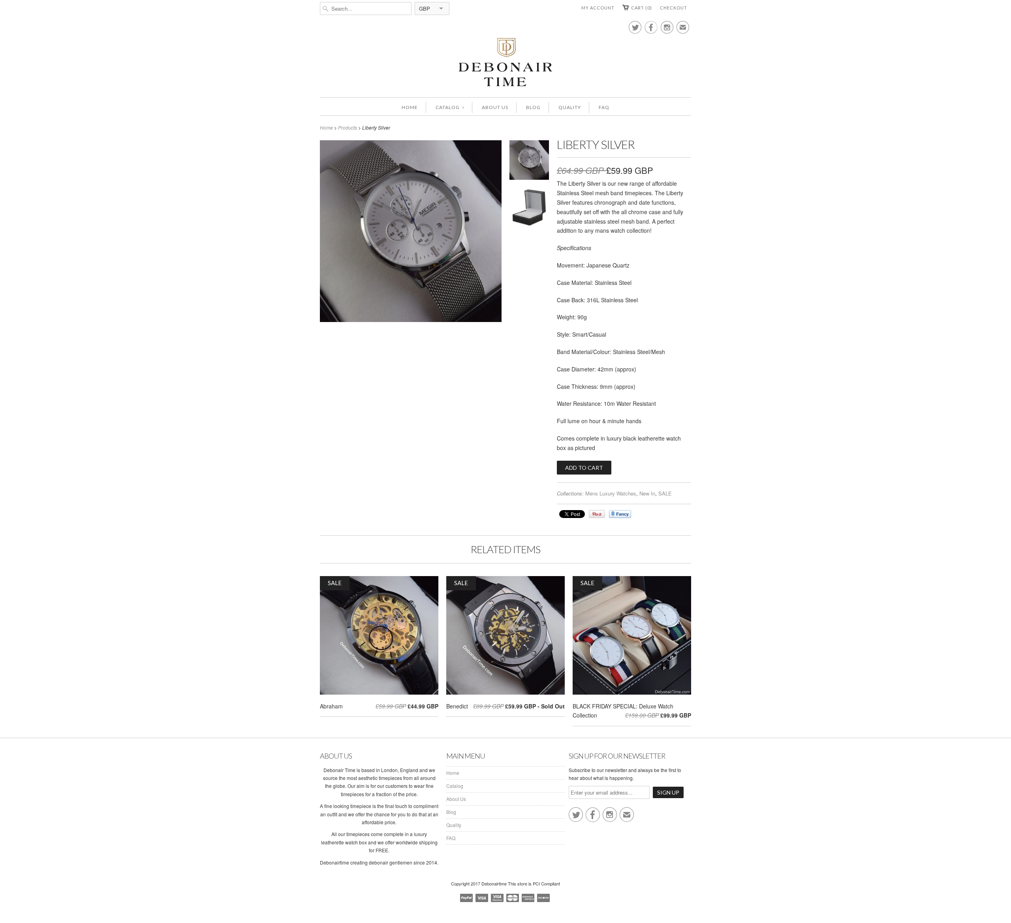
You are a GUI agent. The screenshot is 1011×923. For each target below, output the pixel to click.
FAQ (604, 107)
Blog (533, 107)
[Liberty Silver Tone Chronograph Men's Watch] (529, 161)
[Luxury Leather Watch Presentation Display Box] (529, 209)
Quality (569, 107)
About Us (495, 107)
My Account (597, 7)
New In (647, 493)
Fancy (620, 514)
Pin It (597, 514)
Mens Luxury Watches (610, 493)
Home (410, 107)
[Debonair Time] (505, 62)
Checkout (673, 7)
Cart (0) (641, 7)
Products (347, 127)
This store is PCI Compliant (534, 883)
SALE (665, 493)
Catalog (450, 107)
